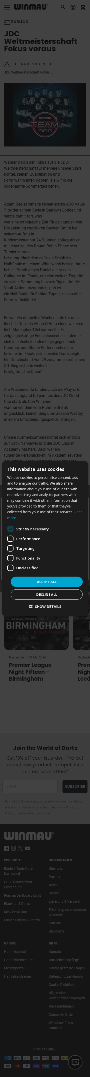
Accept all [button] (47, 581)
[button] (45, 606)
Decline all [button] (46, 594)
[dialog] (45, 538)
